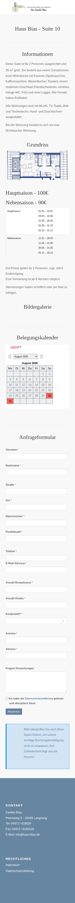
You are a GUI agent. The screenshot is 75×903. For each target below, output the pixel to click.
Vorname (12, 449)
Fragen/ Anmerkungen (20, 668)
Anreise (11, 633)
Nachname (13, 465)
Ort (8, 500)
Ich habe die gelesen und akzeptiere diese (36, 701)
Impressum (13, 864)
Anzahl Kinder (15, 598)
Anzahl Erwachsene (19, 582)
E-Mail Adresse (16, 563)
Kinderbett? (14, 614)
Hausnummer (15, 516)
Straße (11, 484)
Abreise (11, 649)
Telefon (11, 551)
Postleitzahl (14, 531)
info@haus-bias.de (27, 834)
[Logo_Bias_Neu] (31, 7)
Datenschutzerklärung (39, 698)
